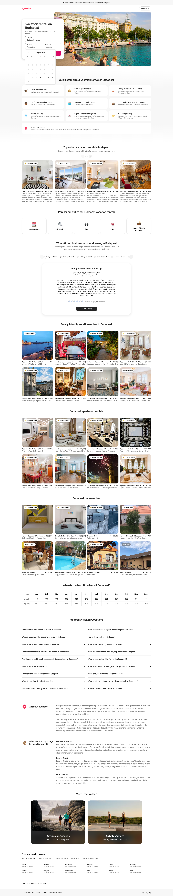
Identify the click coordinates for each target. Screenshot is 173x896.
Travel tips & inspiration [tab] (90, 858)
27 (44, 77)
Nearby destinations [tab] (28, 858)
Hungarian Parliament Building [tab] (53, 257)
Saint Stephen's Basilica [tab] (104, 257)
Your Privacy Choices (55, 892)
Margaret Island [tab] (86, 257)
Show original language (102, 3)
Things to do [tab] (75, 858)
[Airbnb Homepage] (27, 8)
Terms (45, 892)
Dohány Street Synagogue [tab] (70, 257)
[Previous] (82, 156)
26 (40, 77)
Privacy (38, 892)
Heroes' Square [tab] (120, 257)
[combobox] (43, 40)
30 (28, 81)
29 (52, 77)
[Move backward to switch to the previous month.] (28, 52)
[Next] (90, 156)
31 (32, 81)
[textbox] (34, 47)
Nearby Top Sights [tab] (62, 858)
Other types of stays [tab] (45, 858)
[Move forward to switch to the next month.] (52, 52)
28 (48, 77)
